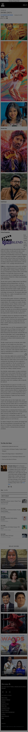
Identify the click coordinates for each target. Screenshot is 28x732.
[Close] (26, 354)
